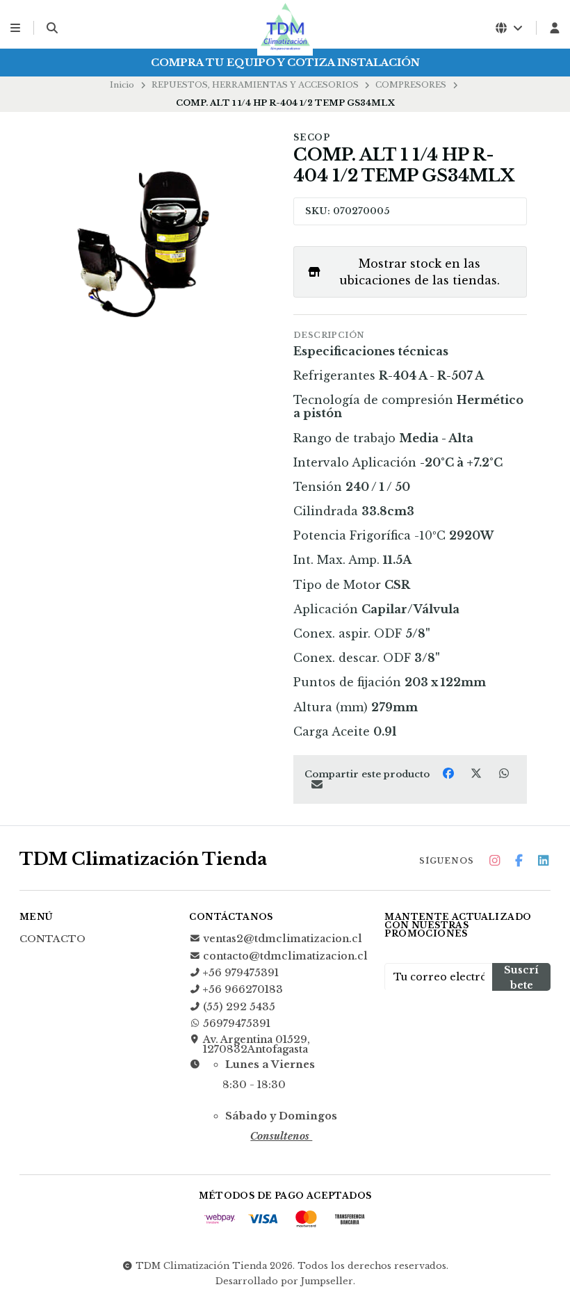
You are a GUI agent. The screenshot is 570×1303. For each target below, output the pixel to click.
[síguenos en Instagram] (494, 861)
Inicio (122, 85)
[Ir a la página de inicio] (285, 28)
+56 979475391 (241, 973)
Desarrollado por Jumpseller (284, 1281)
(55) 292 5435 (239, 1007)
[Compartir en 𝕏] (477, 773)
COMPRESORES (410, 85)
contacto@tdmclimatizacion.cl (285, 956)
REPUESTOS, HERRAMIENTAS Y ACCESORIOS (255, 85)
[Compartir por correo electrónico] (316, 784)
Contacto (52, 939)
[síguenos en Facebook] (518, 861)
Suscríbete (521, 977)
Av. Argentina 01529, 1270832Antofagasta (256, 1045)
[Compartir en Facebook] (450, 773)
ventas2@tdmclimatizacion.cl (282, 939)
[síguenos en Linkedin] (543, 861)
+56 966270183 (243, 989)
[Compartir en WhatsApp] (503, 773)
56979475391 (236, 1023)
